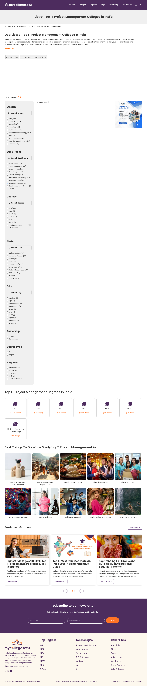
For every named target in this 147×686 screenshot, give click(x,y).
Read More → (14, 581)
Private (11, 336)
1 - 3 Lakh (12, 373)
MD (41, 657)
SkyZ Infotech (91, 681)
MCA (42, 653)
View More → (135, 527)
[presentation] (65, 591)
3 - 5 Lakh (12, 376)
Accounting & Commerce (88, 645)
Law (77, 665)
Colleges (82, 4)
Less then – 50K (14, 368)
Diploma (12, 352)
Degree (11, 355)
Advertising (113, 4)
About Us (71, 4)
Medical (79, 661)
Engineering (81, 653)
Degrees (93, 4)
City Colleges (117, 669)
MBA (42, 649)
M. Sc (42, 665)
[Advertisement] (73, 78)
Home (7, 26)
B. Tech (43, 669)
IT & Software (82, 657)
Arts (78, 669)
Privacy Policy (136, 681)
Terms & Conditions (121, 681)
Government (13, 339)
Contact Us (127, 4)
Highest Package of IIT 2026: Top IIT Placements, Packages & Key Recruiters (26, 563)
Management (82, 649)
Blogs (103, 4)
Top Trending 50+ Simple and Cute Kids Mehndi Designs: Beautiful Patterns (117, 563)
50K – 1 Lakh (13, 370)
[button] (72, 591)
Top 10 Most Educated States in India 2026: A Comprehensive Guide (72, 563)
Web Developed (63, 681)
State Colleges (118, 665)
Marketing (78, 681)
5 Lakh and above (15, 379)
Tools (113, 653)
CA (41, 645)
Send (112, 620)
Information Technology (30, 26)
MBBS (42, 661)
